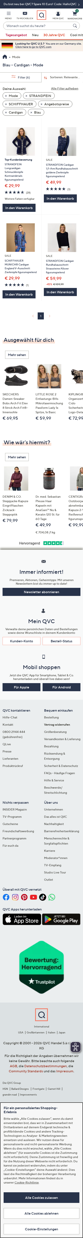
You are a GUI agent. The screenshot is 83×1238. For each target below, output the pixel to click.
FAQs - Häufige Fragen (59, 773)
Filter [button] (23, 77)
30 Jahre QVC (54, 35)
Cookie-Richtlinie (26, 1182)
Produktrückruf (13, 766)
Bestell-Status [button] (61, 641)
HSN (5, 1088)
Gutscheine (10, 824)
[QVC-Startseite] (5, 57)
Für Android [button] (61, 687)
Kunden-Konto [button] (21, 641)
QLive (7, 744)
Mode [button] (13, 96)
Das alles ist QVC (55, 816)
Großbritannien (35, 1032)
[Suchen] (76, 26)
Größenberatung (55, 732)
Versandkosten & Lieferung (62, 739)
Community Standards (26, 1071)
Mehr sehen (17, 355)
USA (20, 1032)
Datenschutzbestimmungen (45, 1066)
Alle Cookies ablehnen (41, 1213)
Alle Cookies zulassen (41, 1197)
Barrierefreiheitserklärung (61, 831)
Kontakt (8, 724)
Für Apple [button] (21, 687)
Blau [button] (37, 112)
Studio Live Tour (55, 872)
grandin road (10, 1094)
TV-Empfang (52, 865)
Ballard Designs (20, 1088)
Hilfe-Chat (10, 717)
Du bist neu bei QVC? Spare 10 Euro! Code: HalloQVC (40, 4)
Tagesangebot (16, 35)
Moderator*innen (55, 858)
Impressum (64, 1071)
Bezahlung (51, 746)
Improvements (28, 1094)
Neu (35, 35)
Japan (62, 1032)
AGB (13, 1066)
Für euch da (10, 845)
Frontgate (38, 1088)
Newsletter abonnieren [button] (41, 592)
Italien (51, 1032)
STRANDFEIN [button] (40, 96)
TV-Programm (12, 816)
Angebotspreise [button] (56, 104)
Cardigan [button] (15, 112)
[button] (8, 16)
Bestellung (51, 717)
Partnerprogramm (14, 838)
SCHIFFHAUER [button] (20, 104)
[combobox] (37, 26)
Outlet (48, 879)
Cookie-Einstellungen (41, 1229)
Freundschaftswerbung (18, 831)
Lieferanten (10, 758)
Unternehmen (53, 809)
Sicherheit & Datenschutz (61, 766)
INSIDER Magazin (15, 809)
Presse (7, 751)
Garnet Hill (54, 1088)
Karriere (49, 850)
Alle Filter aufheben (64, 88)
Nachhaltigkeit (54, 824)
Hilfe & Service (54, 780)
